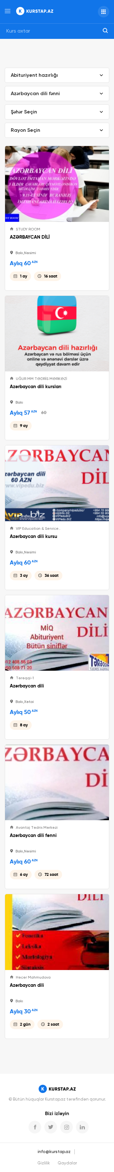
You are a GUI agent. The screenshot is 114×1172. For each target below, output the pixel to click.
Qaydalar (67, 1163)
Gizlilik (43, 1163)
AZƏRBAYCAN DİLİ (30, 237)
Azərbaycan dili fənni (33, 835)
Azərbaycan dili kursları (35, 386)
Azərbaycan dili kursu (33, 536)
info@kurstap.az (54, 1152)
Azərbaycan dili (27, 686)
